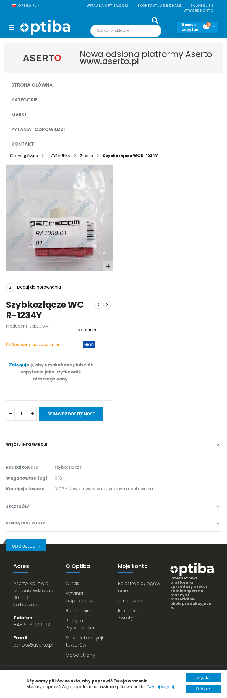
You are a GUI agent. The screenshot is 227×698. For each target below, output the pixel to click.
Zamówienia (132, 600)
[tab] (113, 445)
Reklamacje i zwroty (132, 614)
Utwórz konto (198, 10)
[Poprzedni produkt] (98, 305)
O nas (72, 583)
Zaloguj (17, 365)
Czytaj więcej (160, 687)
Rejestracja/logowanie (139, 587)
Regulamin (78, 610)
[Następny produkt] (107, 305)
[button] (108, 266)
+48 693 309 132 (31, 624)
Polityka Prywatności (80, 624)
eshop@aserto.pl (33, 645)
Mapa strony (80, 655)
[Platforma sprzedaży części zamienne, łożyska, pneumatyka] (45, 27)
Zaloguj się (202, 5)
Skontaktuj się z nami (159, 5)
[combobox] (125, 31)
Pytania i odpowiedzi (79, 597)
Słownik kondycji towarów (84, 641)
